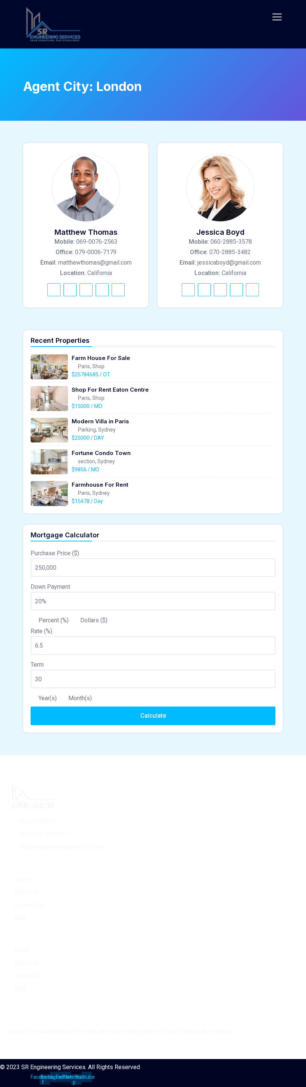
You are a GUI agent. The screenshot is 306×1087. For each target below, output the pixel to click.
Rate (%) (41, 631)
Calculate (153, 715)
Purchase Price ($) (55, 553)
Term (37, 664)
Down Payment (50, 586)
